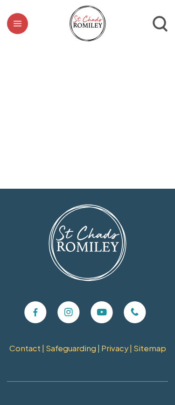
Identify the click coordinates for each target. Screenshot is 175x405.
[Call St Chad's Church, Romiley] (135, 312)
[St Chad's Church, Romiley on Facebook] (35, 312)
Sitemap (149, 348)
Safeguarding (71, 348)
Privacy (114, 348)
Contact (25, 348)
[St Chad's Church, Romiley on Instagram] (68, 312)
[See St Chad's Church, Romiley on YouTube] (102, 312)
